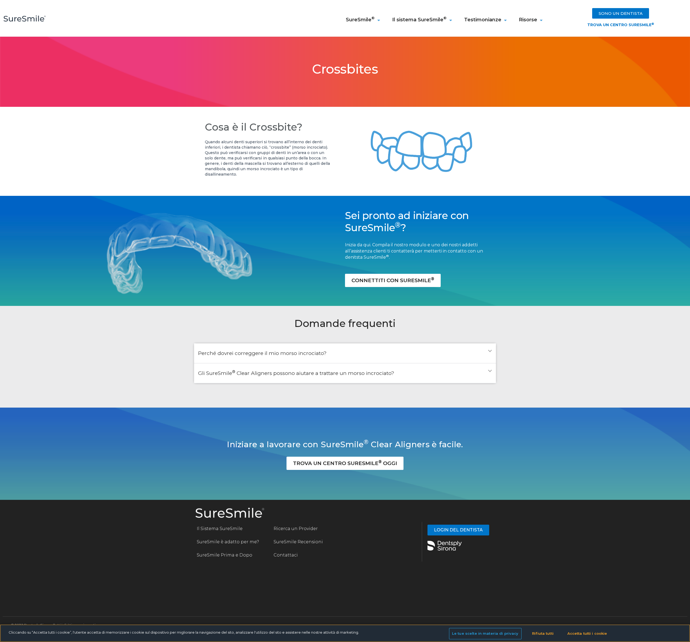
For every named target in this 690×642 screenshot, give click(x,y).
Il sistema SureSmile (419, 19)
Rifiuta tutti (543, 633)
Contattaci (286, 555)
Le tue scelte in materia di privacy (485, 633)
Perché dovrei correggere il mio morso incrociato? (262, 353)
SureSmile (360, 19)
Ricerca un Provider (296, 528)
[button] (345, 353)
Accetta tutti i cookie (587, 633)
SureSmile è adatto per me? (228, 541)
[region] (345, 633)
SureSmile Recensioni (299, 541)
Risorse (528, 20)
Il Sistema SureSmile (220, 528)
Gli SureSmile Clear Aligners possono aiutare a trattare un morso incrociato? (296, 373)
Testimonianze (482, 20)
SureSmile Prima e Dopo (224, 555)
